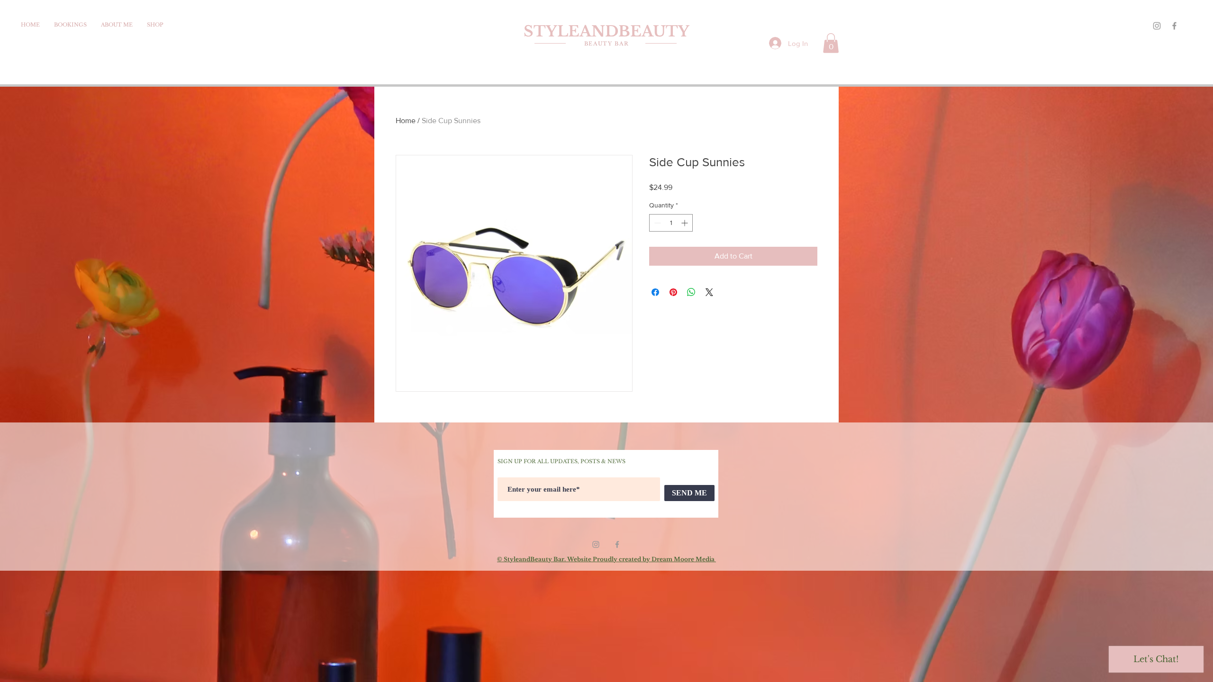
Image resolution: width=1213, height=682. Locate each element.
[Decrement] (656, 223)
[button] (831, 43)
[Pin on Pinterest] (673, 292)
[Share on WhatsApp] (691, 292)
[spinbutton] (670, 223)
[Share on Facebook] (655, 292)
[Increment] (685, 223)
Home (406, 121)
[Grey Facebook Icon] (1174, 26)
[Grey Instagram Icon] (1157, 26)
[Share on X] (709, 292)
